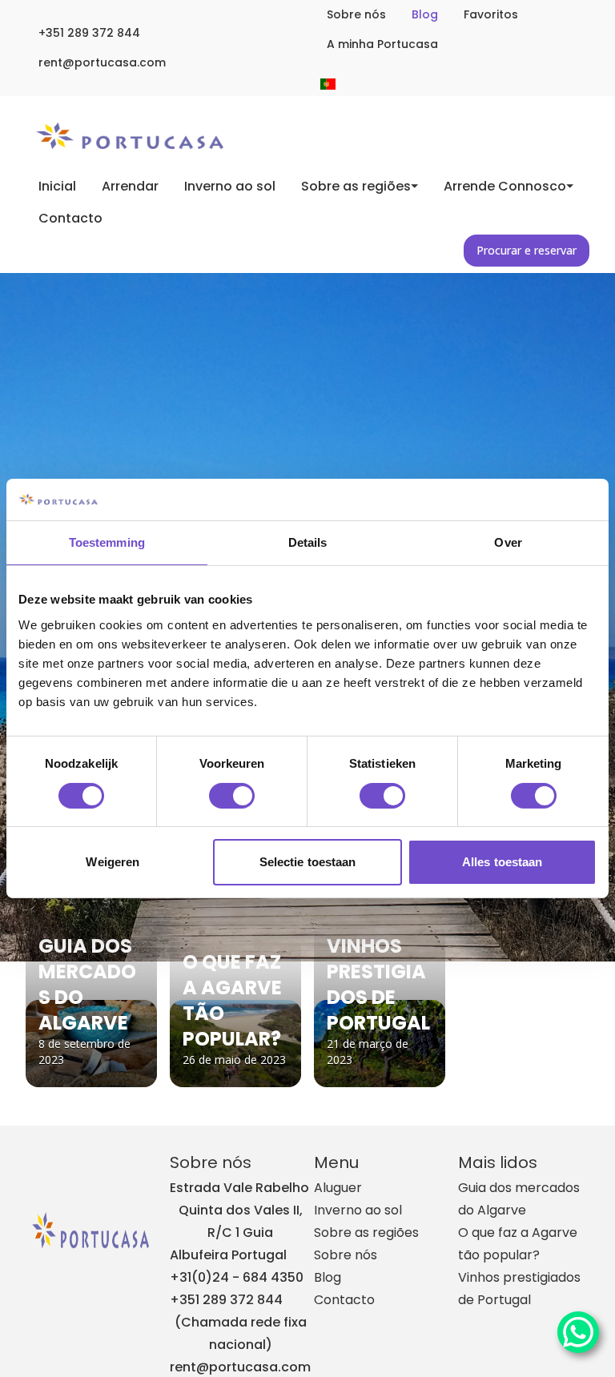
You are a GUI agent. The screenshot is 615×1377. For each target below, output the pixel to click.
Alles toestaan (502, 862)
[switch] (232, 796)
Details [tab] (308, 542)
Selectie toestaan (307, 862)
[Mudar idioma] (328, 84)
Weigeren (112, 862)
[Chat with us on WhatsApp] (578, 1332)
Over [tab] (507, 542)
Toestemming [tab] (107, 542)
